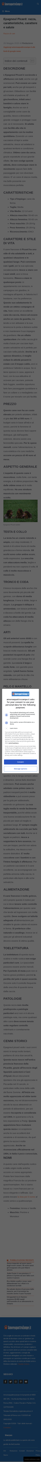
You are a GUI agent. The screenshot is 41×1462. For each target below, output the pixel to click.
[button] (20, 728)
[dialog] (20, 731)
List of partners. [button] (14, 743)
